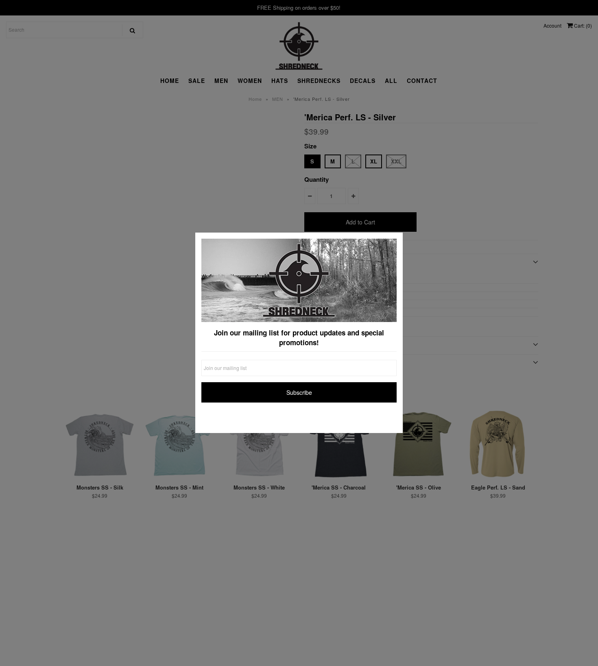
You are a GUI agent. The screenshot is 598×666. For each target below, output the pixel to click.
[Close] (394, 241)
